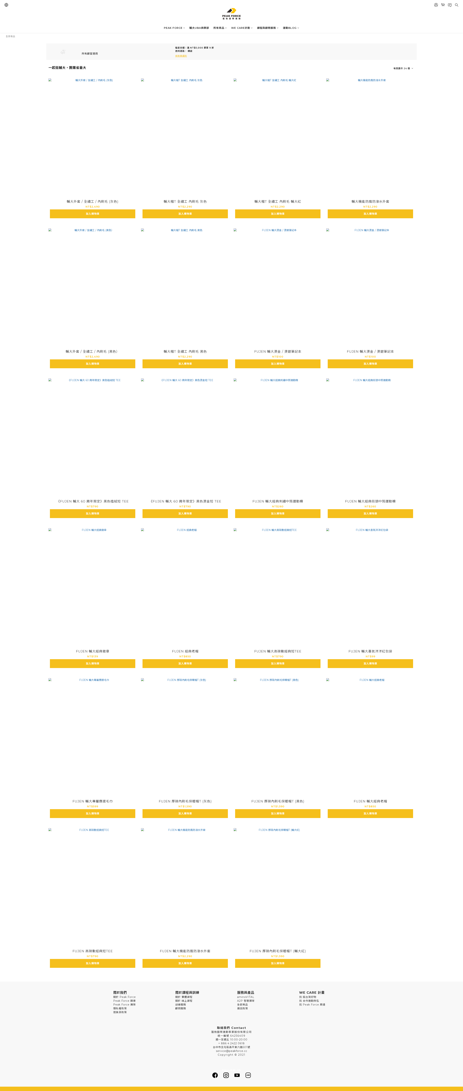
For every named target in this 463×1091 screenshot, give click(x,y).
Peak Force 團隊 (124, 1004)
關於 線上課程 (183, 1000)
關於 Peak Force (124, 997)
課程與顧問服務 (266, 28)
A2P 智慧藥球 (246, 1000)
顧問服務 (180, 1008)
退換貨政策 (120, 1012)
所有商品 (218, 28)
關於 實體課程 (183, 997)
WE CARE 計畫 (312, 993)
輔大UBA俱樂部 (199, 28)
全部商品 (10, 36)
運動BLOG (290, 28)
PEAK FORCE (173, 28)
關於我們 (120, 993)
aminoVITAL (245, 997)
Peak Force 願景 (124, 1000)
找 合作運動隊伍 (309, 1000)
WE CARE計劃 (240, 28)
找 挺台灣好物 (307, 997)
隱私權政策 (120, 1008)
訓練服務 (180, 1004)
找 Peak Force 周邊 (312, 1004)
